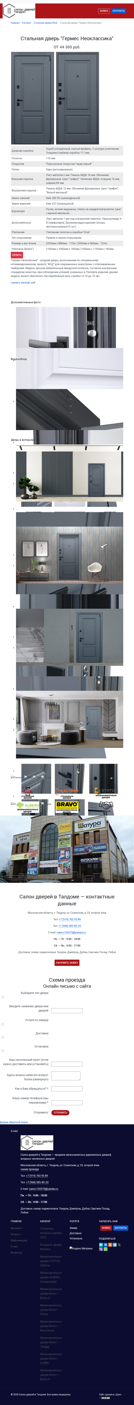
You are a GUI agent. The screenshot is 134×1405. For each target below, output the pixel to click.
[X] (119, 1245)
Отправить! (41, 1112)
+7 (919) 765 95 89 (70, 919)
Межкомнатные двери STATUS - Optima (51, 1261)
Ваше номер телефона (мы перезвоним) (30, 1100)
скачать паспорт (20, 282)
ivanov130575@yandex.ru (71, 932)
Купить (17, 255)
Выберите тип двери (34, 993)
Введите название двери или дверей (28, 1008)
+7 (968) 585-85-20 (70, 925)
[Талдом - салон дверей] (19, 10)
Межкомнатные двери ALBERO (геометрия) (51, 1277)
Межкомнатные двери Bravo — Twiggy (51, 1342)
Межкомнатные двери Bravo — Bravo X (51, 1293)
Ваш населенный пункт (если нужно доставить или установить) (25, 1062)
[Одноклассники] (110, 1245)
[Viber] (101, 1249)
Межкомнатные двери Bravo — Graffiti (51, 1358)
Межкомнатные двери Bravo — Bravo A (51, 1375)
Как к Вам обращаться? (31, 1088)
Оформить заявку (67, 962)
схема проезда (30, 1169)
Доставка (41, 1033)
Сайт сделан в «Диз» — (110, 1396)
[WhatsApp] (106, 1249)
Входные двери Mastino (51, 1247)
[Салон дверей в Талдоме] (37, 1142)
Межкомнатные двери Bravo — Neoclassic (51, 1326)
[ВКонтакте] (106, 1245)
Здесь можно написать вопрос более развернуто (27, 1077)
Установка (41, 1046)
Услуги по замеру (36, 1020)
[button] (19, 1228)
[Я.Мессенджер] (101, 1245)
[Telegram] (115, 1245)
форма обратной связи (14, 1122)
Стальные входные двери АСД (50, 1233)
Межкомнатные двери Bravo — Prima (51, 1310)
